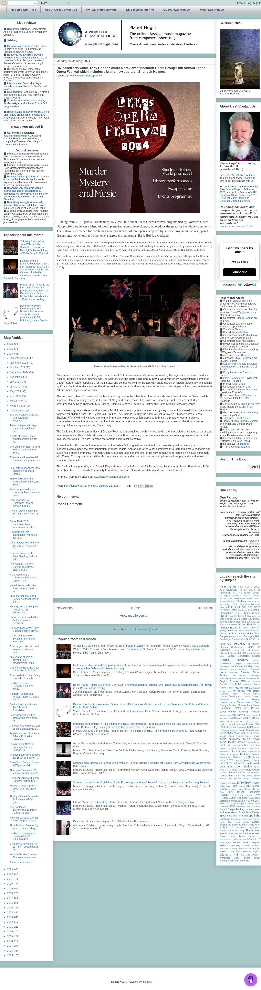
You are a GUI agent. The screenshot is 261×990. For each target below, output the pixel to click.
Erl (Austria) (254, 681)
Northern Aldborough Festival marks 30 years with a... (24, 696)
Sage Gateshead (251, 798)
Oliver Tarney (242, 358)
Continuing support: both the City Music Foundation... (23, 707)
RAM (228, 786)
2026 (10, 344)
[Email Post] (128, 485)
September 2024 (19, 372)
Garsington (235, 696)
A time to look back (20, 862)
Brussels (240, 621)
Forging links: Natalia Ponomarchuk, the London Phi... (21, 747)
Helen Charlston (250, 343)
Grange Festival (228, 705)
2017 (10, 898)
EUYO (246, 684)
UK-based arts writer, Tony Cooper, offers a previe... (25, 629)
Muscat (249, 736)
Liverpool (241, 727)
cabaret (238, 636)
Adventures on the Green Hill (243, 590)
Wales (223, 845)
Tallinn (235, 824)
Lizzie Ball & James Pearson (239, 389)
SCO (257, 801)
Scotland (224, 803)
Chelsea (224, 647)
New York (249, 745)
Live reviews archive (140, 9)
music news (251, 738)
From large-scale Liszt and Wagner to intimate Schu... (24, 649)
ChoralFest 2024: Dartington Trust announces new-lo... (22, 524)
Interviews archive (211, 9)
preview (97, 75)
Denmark (255, 669)
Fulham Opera (251, 693)
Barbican (242, 601)
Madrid (223, 733)
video (246, 842)
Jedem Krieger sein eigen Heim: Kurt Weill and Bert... (24, 428)
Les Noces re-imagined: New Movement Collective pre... (23, 836)
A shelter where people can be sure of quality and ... (25, 727)
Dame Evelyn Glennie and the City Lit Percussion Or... (24, 545)
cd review (236, 643)
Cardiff (244, 639)
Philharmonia (247, 775)
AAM (257, 587)
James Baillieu (239, 332)
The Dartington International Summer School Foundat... (23, 810)
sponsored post (240, 816)
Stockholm (225, 819)
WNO (257, 857)
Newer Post (64, 608)
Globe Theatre (249, 699)
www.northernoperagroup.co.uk (112, 476)
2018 (10, 893)
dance (233, 669)
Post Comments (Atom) (143, 629)
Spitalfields (226, 815)
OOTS (230, 760)
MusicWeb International (246, 549)
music (257, 736)
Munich (256, 733)
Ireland (247, 715)
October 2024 (18, 367)
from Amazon (238, 506)
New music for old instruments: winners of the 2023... (24, 535)
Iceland (223, 715)
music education (230, 739)
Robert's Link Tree (23, 9)
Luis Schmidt (243, 323)
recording (232, 789)
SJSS (232, 806)
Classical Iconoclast (254, 542)
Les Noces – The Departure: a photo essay (21, 686)
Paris (222, 775)
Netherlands (254, 742)
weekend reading (228, 849)
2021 (10, 879)
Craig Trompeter (232, 378)
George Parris (243, 386)
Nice (251, 748)
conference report (231, 663)
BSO (247, 621)
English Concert (229, 681)
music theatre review (233, 742)
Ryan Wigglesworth (241, 312)
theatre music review (231, 833)
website (256, 845)
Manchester (233, 732)
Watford (246, 845)
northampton (233, 754)
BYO (231, 636)
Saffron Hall (235, 798)
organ (235, 770)
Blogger (147, 981)
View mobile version (134, 615)
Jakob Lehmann (244, 438)
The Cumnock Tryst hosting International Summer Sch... (25, 449)
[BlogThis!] (140, 486)
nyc (230, 757)
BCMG (233, 610)
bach (230, 598)
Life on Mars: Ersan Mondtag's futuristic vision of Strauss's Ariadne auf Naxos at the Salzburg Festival (133, 802)
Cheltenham (237, 647)
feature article (243, 687)
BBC (244, 607)
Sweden (256, 822)
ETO (231, 684)
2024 (10, 353)
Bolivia (239, 613)
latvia (222, 721)
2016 (10, 903)
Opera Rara (226, 766)
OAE (248, 757)
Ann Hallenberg (249, 412)
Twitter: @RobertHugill (101, 9)
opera (238, 760)
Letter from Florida (243, 724)
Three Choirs (228, 836)
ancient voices (252, 592)
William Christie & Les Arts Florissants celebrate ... (24, 856)
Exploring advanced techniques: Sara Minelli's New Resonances (111, 821)
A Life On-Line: (245, 587)
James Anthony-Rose (235, 403)
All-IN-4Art (237, 593)
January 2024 (18, 410)
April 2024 (16, 396)
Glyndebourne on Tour (248, 702)
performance (233, 775)
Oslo (241, 769)
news (232, 748)
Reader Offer (244, 786)
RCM (234, 786)
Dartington (243, 669)
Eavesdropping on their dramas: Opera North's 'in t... (24, 718)
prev (234, 783)
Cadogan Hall (251, 636)
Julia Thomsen (243, 355)
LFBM (257, 724)
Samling (233, 801)
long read (237, 730)
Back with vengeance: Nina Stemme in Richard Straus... (25, 471)
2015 (10, 907)
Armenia (236, 595)
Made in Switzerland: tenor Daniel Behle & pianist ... (25, 669)
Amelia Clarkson (244, 395)
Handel (255, 711)
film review (239, 691)
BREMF (224, 616)
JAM (231, 718)
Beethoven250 (245, 610)
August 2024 (17, 377)
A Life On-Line (228, 587)
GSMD (237, 708)
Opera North (253, 763)
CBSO (252, 639)
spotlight (254, 815)
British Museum (252, 616)
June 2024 (16, 386)
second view (253, 803)
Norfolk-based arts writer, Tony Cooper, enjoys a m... (23, 588)
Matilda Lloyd (242, 446)
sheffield (224, 806)
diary (223, 672)
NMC (257, 748)
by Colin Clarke (247, 627)
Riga (222, 792)
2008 (10, 941)
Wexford (224, 851)
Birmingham (226, 613)
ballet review (246, 598)
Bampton (231, 601)
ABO (222, 590)
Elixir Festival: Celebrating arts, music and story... (24, 827)
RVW (257, 795)
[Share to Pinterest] (151, 486)
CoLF (222, 656)
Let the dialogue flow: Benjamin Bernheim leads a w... (22, 638)
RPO (234, 795)
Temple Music (246, 824)
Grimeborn (225, 708)
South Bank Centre (249, 812)
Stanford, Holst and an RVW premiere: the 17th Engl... (24, 481)
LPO (245, 729)
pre (229, 783)
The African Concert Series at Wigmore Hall (24, 764)
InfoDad (255, 558)
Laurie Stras (230, 429)
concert (256, 656)
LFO (222, 727)
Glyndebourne (228, 702)
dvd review (239, 675)
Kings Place (253, 718)
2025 (10, 349)
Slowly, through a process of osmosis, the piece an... (24, 788)
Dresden (233, 672)
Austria (256, 595)
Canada (236, 639)
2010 (10, 931)
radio (222, 786)
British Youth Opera (230, 619)
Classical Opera (228, 653)
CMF (244, 653)
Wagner (256, 842)
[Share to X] (144, 486)
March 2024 (17, 401)
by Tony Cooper (75, 75)
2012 (10, 922)
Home (135, 608)
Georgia (256, 696)
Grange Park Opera (249, 705)
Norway (223, 757)
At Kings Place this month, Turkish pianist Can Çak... (24, 799)
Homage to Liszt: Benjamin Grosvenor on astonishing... (24, 609)
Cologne (232, 656)
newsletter (243, 748)
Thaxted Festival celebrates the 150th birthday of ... (25, 756)
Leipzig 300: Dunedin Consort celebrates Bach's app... (22, 567)
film (229, 691)
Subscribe (240, 272)
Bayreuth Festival (230, 607)
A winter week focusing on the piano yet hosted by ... (24, 513)
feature (230, 688)
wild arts (245, 855)
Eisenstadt (244, 678)
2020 (10, 883)
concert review (234, 659)
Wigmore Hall (229, 854)
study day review (230, 822)
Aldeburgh (225, 592)
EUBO (238, 684)
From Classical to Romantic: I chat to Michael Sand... (21, 503)
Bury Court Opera (228, 625)
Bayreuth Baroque (250, 604)
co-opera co (253, 653)
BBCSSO (224, 610)
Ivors (226, 718)
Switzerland (225, 824)
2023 (10, 869)
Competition (244, 656)
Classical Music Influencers (235, 200)
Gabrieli (223, 696)
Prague (223, 783)
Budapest (255, 622)
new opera (237, 745)
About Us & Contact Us (61, 9)
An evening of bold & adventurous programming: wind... (23, 660)
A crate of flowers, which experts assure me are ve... (23, 439)
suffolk (246, 822)
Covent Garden (244, 666)
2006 (10, 950)
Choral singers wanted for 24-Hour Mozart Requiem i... (24, 620)
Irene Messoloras (245, 340)
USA (249, 839)
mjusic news (246, 733)
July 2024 (15, 381)
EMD (252, 678)
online (222, 760)
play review (234, 778)
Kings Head (240, 718)
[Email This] (136, 486)
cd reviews (254, 644)
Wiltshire (256, 855)
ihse (229, 715)
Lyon (257, 730)
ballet (236, 598)
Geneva (246, 696)
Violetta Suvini (241, 300)
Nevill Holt (225, 745)
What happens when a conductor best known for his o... (25, 492)
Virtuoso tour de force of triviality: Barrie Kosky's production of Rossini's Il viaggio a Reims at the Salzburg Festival (141, 782)
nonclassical (225, 751)
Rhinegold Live (252, 789)
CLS (239, 653)
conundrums (253, 663)
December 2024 (19, 358)
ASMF (247, 595)
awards (223, 598)
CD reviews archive (176, 9)
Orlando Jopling (244, 318)
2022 (10, 874)
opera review (243, 766)
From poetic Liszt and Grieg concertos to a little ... (25, 677)
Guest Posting (251, 708)
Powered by (229, 284)
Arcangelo (225, 595)
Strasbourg (236, 819)
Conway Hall (227, 666)
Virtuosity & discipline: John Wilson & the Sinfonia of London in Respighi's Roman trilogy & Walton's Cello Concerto (141, 645)
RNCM (240, 792)
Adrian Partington (245, 335)
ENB (257, 679)
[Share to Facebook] (147, 486)
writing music (227, 860)
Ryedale (224, 798)
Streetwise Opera (251, 819)
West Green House (249, 848)
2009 (10, 936)
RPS (241, 795)
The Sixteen (253, 830)
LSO (251, 729)
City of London (251, 650)
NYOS (242, 757)
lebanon (230, 721)
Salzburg (224, 801)
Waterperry (234, 845)
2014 (10, 912)
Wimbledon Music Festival (235, 858)
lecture (239, 721)
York (237, 860)
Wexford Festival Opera (245, 851)
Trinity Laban (246, 836)
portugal (256, 778)
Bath (235, 604)
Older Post (205, 608)
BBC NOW (254, 607)
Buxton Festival (247, 624)
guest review (228, 711)
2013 (10, 917)
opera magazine (235, 763)
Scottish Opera (238, 803)
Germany (224, 699)
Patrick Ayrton (242, 418)
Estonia (223, 684)
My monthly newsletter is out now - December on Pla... (24, 846)
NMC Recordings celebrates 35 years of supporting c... (23, 577)
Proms (256, 782)
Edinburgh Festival (229, 678)
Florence (235, 694)
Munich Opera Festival (231, 736)
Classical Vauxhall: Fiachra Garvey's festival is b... (25, 779)
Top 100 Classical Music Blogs (237, 196)
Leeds (88, 75)
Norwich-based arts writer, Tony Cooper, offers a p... (25, 819)
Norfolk (236, 751)
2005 (10, 955)
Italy (221, 718)
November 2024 (19, 362)
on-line (256, 757)
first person (253, 691)
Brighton (233, 616)
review (241, 789)
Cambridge (225, 639)
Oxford (247, 769)
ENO (243, 681)
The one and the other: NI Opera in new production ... (25, 460)
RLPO (231, 792)
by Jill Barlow (241, 630)
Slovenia (241, 806)
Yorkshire (244, 860)
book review (252, 613)
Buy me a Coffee (245, 226)
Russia (249, 795)
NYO (235, 757)
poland (246, 778)
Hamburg (243, 711)
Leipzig (230, 724)
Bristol (241, 616)
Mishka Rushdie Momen (244, 421)
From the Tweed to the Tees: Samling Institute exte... (24, 556)
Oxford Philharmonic (249, 772)
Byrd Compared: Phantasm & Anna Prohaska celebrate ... (25, 736)
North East (247, 751)
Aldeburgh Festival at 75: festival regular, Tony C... (25, 772)
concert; (256, 660)
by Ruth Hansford (238, 633)
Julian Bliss (243, 443)
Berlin (256, 610)
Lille (235, 727)
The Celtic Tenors (233, 329)
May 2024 (16, 391)
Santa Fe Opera (246, 801)
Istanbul (256, 715)
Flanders (224, 693)
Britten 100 (246, 619)
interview (237, 715)
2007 (10, 945)
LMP (249, 727)
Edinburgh (255, 675)
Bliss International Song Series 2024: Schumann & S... (24, 599)
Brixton (231, 621)
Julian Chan (238, 383)
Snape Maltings (237, 809)
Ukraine (243, 839)
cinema (236, 650)
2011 (10, 926)
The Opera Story (235, 830)
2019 (10, 888)
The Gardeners (237, 827)
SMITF (250, 806)
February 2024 (18, 405)
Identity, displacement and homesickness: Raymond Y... (24, 417)
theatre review (251, 833)
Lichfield (228, 727)
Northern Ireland (250, 754)
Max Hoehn (239, 349)
